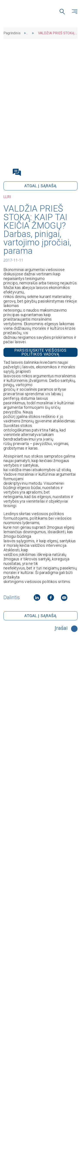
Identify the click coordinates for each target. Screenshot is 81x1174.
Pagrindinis (12, 33)
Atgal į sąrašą (40, 185)
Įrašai (61, 628)
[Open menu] (75, 11)
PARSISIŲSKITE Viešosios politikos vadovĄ (40, 352)
